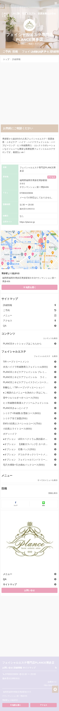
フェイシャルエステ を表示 (45, 356)
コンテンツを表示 (50, 338)
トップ (6, 59)
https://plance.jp (27, 222)
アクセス (51, 177)
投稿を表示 (52, 493)
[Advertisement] (29, 93)
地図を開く (31, 287)
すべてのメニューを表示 (47, 480)
